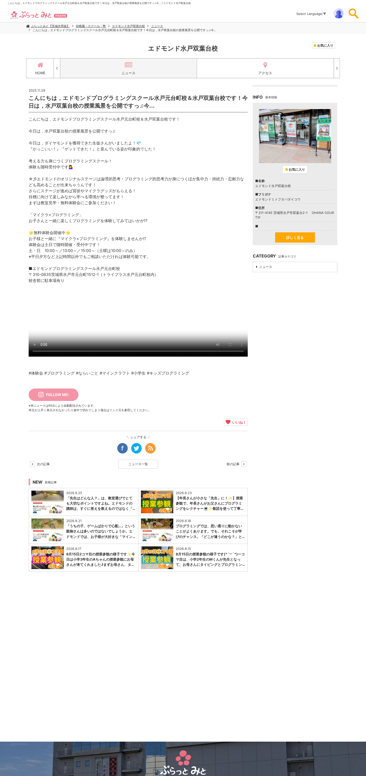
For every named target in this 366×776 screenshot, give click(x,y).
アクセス (265, 73)
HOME (40, 73)
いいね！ (238, 422)
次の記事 (43, 464)
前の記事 (234, 464)
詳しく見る (295, 237)
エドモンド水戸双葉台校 (128, 26)
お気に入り (324, 45)
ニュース (157, 26)
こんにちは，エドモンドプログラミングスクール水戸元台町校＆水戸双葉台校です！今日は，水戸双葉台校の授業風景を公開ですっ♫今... (124, 30)
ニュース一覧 (138, 464)
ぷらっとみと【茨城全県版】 (50, 26)
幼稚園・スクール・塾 (91, 26)
